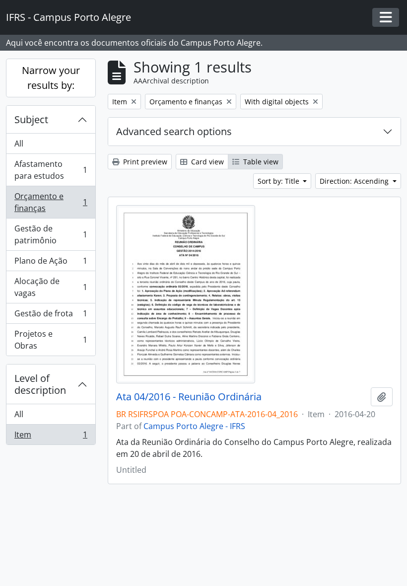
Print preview (144, 161)
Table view (259, 161)
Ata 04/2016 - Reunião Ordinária (189, 397)
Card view (206, 161)
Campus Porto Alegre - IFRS (194, 426)
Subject (31, 119)
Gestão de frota (50, 316)
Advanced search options (174, 131)
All (18, 143)
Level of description (40, 384)
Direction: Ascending (355, 181)
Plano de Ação (50, 263)
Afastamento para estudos (50, 169)
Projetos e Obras (50, 339)
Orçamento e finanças (50, 202)
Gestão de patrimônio (50, 234)
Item (50, 436)
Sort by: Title (279, 181)
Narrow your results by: (51, 78)
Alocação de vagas (50, 287)
